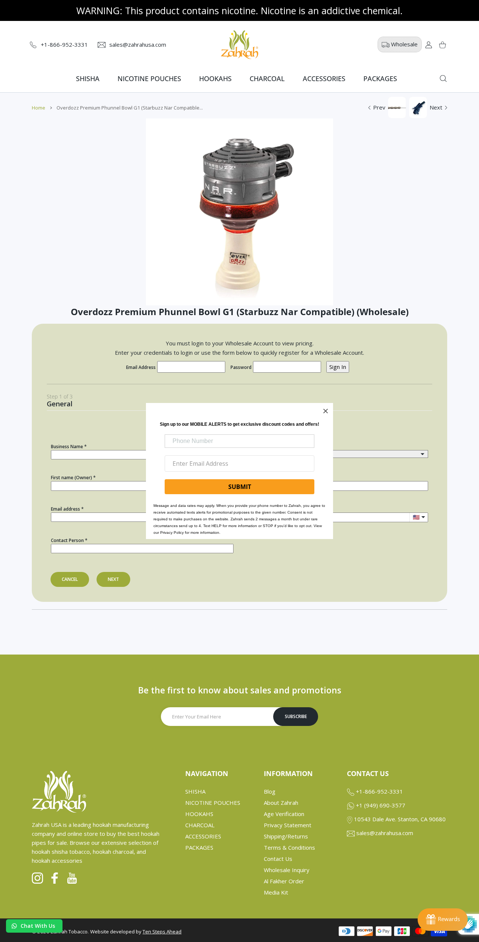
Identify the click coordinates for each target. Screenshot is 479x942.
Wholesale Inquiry (286, 870)
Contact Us (278, 858)
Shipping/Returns (286, 836)
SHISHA (195, 791)
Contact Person (67, 540)
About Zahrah (281, 802)
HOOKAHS (199, 814)
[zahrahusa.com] (239, 44)
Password (241, 367)
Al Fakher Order (284, 881)
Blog (269, 791)
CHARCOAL (199, 825)
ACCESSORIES (203, 836)
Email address (65, 509)
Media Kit (276, 892)
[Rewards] (443, 919)
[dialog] (443, 78)
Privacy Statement (287, 825)
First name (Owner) (71, 477)
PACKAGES (199, 847)
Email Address (141, 367)
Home (38, 107)
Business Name (67, 446)
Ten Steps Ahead (162, 931)
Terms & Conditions (289, 847)
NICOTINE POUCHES (212, 802)
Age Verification (284, 814)
